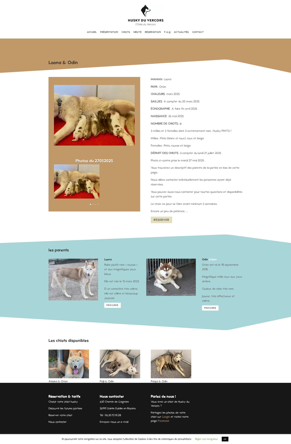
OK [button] (225, 439)
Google (166, 416)
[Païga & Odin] (171, 364)
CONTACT (198, 32)
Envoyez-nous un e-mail (114, 421)
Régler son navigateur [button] (206, 439)
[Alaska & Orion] (68, 364)
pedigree (113, 305)
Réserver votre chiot (60, 415)
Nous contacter (57, 421)
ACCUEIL (92, 32)
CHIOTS (126, 32)
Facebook (163, 420)
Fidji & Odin (107, 381)
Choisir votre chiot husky (63, 401)
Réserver (161, 219)
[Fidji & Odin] (120, 364)
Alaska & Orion (58, 381)
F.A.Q (167, 32)
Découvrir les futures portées (65, 408)
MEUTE (138, 32)
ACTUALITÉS (181, 32)
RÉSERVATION (153, 32)
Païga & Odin (159, 381)
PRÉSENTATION (109, 32)
